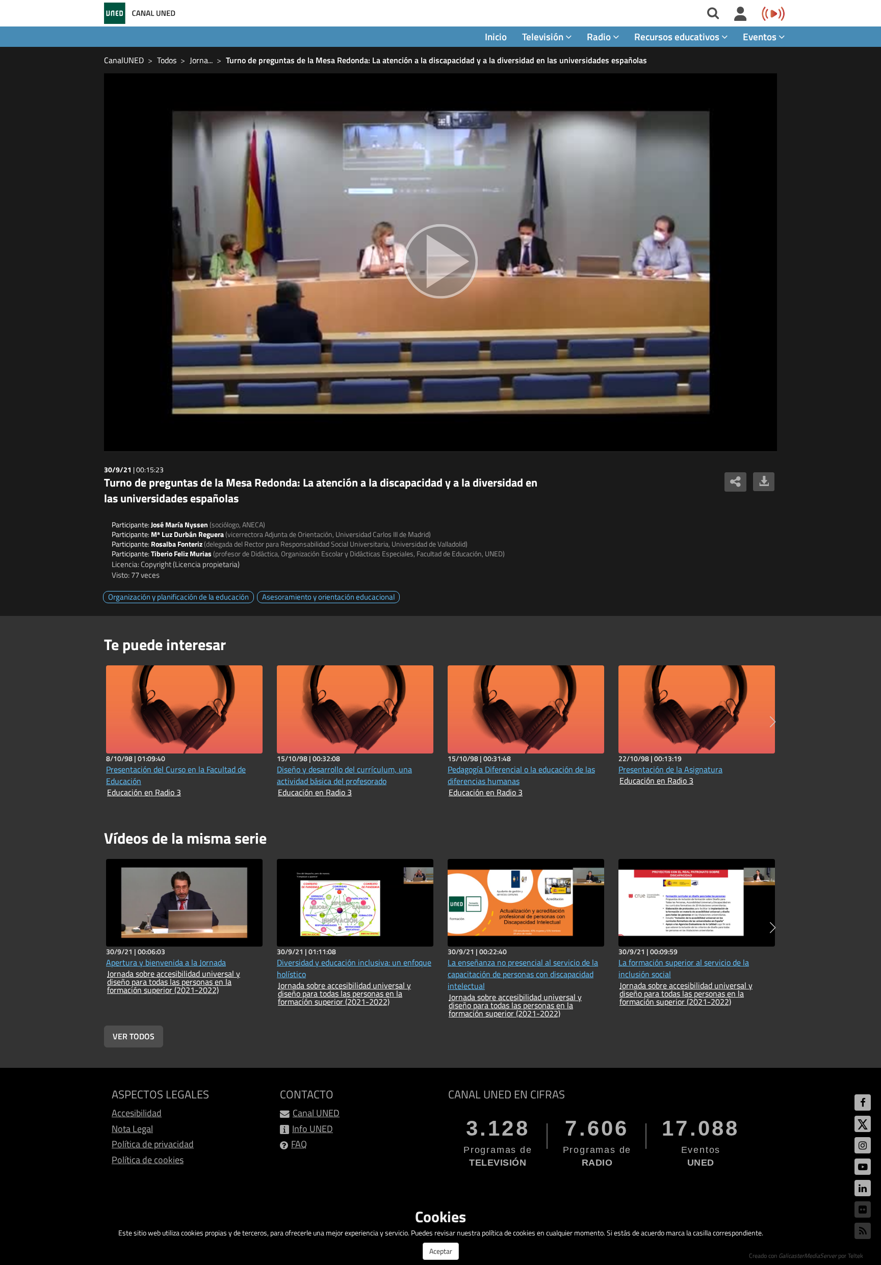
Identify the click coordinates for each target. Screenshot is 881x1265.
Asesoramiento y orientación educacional (328, 597)
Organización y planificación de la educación (178, 597)
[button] (773, 722)
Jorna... (201, 60)
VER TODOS (133, 1036)
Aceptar (440, 1251)
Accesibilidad (137, 1113)
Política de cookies (148, 1160)
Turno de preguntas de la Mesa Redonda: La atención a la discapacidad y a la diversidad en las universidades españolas (436, 60)
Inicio (496, 36)
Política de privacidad (153, 1144)
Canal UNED (316, 1113)
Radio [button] (600, 36)
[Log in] (741, 14)
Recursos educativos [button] (677, 36)
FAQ (299, 1144)
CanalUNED (124, 60)
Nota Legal (132, 1129)
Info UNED (312, 1129)
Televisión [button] (543, 36)
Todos (166, 60)
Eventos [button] (761, 36)
